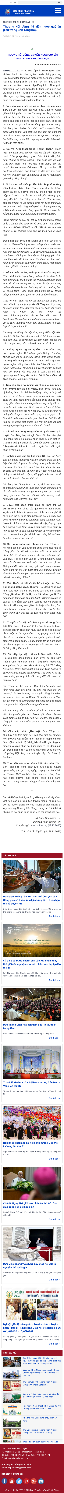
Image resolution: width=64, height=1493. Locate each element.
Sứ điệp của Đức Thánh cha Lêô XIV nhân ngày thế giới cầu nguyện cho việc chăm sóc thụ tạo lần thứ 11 (32, 964)
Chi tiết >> (54, 916)
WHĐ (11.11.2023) (12, 70)
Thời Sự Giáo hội (25, 22)
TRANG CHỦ (9, 22)
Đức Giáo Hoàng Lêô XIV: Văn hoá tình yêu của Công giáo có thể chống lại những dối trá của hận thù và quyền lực (31, 900)
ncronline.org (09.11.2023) (47, 825)
